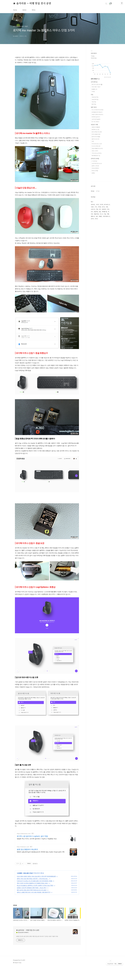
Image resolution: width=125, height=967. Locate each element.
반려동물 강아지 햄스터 (97, 112)
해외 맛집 (94, 104)
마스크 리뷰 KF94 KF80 (97, 109)
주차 (96, 207)
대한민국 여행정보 (96, 127)
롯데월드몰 (104, 211)
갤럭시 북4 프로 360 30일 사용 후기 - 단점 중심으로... (32, 878)
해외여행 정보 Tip (96, 155)
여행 (108, 214)
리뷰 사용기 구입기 (28, 873)
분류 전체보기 (94, 79)
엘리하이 (104, 209)
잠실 (100, 211)
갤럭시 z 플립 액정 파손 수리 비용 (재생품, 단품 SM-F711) (33, 892)
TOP (110, 960)
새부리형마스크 (106, 216)
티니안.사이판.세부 (96, 146)
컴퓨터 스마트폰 (95, 166)
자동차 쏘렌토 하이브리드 (97, 114)
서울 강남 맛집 (95, 97)
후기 (100, 209)
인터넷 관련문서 (95, 168)
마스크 (101, 214)
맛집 (92, 94)
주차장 (93, 91)
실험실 (93, 173)
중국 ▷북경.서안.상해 (97, 132)
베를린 (100, 216)
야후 (107, 207)
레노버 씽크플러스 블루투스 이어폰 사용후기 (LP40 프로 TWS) (35, 885)
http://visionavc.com (23, 847)
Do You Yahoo (95, 121)
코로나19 (93, 209)
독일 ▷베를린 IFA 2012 (97, 148)
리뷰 (92, 214)
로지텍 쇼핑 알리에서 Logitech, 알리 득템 (32, 836)
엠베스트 (93, 216)
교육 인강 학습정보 (96, 119)
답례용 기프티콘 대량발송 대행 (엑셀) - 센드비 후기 (31, 887)
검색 (106, 3)
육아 (108, 209)
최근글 (92, 191)
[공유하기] (20, 863)
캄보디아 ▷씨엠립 (96, 136)
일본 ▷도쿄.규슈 (95, 139)
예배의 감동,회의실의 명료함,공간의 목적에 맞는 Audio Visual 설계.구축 (40, 852)
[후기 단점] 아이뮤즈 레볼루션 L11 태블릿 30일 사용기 (32, 883)
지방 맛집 (94, 102)
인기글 (97, 191)
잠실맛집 (96, 211)
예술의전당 (96, 214)
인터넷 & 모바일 (95, 158)
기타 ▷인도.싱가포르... (97, 153)
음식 (97, 216)
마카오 (96, 218)
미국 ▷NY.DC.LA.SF (97, 143)
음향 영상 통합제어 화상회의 (27, 849)
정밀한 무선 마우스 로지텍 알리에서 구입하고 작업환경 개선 (37, 839)
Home (15, 10)
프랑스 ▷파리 (95, 151)
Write (33, 10)
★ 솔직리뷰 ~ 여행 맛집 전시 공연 (32, 3)
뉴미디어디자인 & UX (97, 163)
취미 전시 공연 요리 (96, 84)
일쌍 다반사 (94, 107)
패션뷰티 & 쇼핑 (95, 129)
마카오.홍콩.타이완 (96, 134)
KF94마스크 (107, 204)
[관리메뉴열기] (121, 3)
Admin (24, 10)
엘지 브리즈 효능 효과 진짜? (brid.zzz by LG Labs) (31, 890)
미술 (105, 214)
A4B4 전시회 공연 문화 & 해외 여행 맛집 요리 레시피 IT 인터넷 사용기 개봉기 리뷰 (37, 936)
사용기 (92, 207)
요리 (92, 211)
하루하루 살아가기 (96, 117)
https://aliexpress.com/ (24, 833)
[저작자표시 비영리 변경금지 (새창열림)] (35, 863)
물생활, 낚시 (94, 89)
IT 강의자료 (94, 161)
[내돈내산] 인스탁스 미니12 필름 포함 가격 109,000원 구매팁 (34, 881)
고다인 (97, 204)
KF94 (103, 207)
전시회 (101, 204)
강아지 (92, 218)
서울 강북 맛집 (95, 99)
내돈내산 (93, 204)
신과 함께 (19, 873)
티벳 (93, 141)
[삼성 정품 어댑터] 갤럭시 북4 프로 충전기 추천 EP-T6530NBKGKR (36, 876)
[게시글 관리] (23, 863)
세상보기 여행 (94, 124)
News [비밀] (95, 170)
